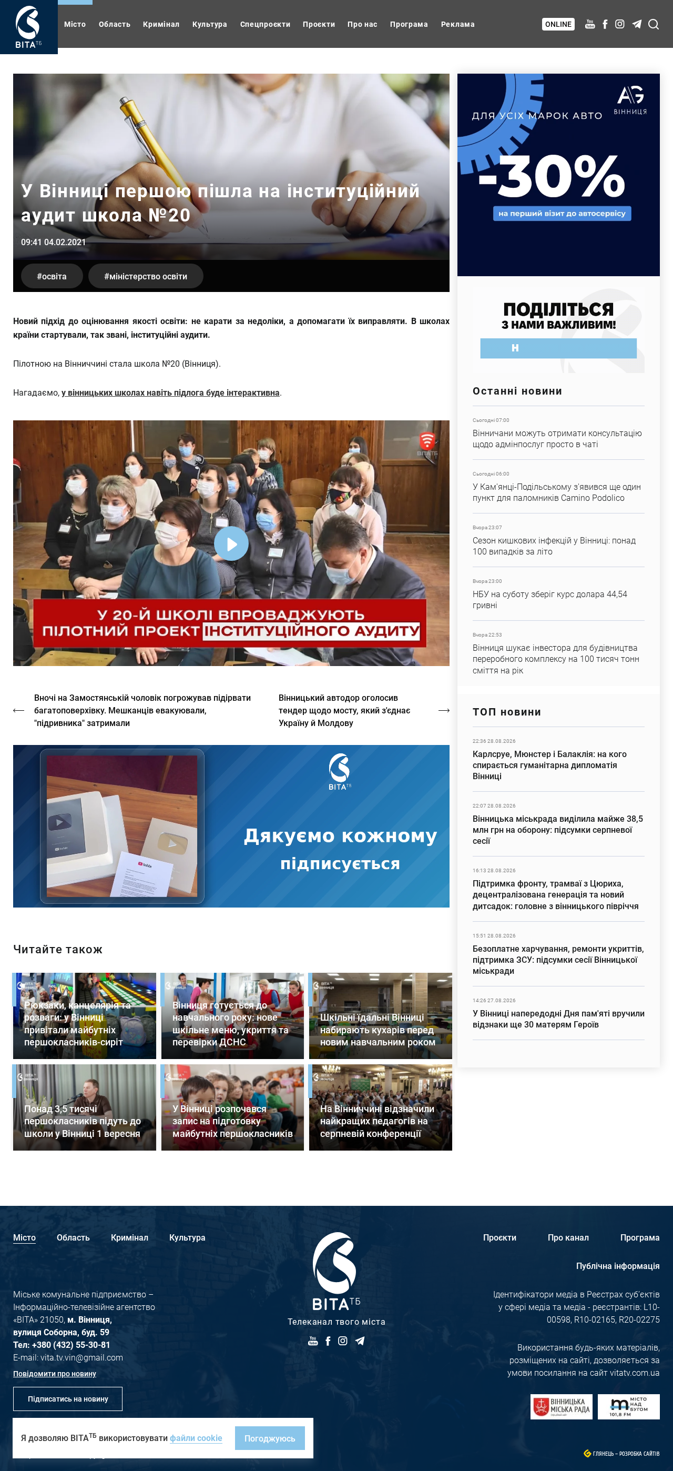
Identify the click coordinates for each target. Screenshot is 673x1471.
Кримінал (161, 24)
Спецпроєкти (265, 24)
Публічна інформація (618, 1265)
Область (115, 24)
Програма (409, 24)
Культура (210, 24)
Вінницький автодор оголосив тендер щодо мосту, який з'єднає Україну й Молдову (344, 710)
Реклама (458, 24)
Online (558, 24)
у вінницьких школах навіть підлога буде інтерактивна (171, 392)
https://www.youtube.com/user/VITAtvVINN (231, 826)
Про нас (363, 24)
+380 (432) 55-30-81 (71, 1344)
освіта (54, 275)
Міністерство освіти (148, 275)
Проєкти (319, 24)
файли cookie (196, 1437)
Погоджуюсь (269, 1438)
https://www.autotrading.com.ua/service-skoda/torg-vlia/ (558, 175)
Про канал (568, 1237)
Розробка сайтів (639, 1454)
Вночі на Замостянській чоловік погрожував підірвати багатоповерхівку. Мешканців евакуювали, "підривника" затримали (142, 710)
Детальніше (559, 432)
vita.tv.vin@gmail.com (81, 1357)
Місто (75, 24)
